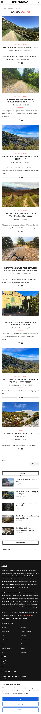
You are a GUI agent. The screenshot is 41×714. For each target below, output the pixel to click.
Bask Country (5, 631)
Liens (3, 657)
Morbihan (24, 644)
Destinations (7, 623)
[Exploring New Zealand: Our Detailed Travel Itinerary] (8, 507)
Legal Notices (5, 660)
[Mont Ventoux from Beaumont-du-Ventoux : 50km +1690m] (20, 360)
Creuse (23, 635)
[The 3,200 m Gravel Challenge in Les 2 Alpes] (8, 495)
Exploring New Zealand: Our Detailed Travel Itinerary (26, 505)
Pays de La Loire (6, 648)
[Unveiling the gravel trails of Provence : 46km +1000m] (20, 194)
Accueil (4, 8)
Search (4, 460)
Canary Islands (26, 631)
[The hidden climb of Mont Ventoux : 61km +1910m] (20, 414)
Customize (20, 704)
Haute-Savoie (25, 640)
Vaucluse (24, 652)
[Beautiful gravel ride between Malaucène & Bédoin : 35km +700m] (20, 249)
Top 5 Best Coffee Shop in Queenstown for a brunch (25, 529)
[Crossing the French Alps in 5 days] (8, 482)
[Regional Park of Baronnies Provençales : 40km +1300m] (20, 80)
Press (3, 666)
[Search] (39, 2)
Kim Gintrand (15, 50)
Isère (3, 644)
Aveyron (23, 627)
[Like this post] (19, 63)
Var (2, 652)
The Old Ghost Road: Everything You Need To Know (27, 517)
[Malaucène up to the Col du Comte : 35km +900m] (20, 137)
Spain (23, 648)
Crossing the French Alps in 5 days (26, 480)
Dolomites (4, 640)
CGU (3, 663)
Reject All (20, 709)
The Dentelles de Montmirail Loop (20, 48)
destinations (10, 8)
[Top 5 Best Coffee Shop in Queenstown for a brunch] (8, 531)
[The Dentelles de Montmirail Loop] (20, 28)
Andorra (4, 627)
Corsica (3, 635)
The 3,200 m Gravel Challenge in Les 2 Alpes (27, 493)
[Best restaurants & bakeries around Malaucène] (20, 303)
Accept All (20, 699)
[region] (20, 697)
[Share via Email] (22, 63)
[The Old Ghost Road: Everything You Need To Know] (8, 519)
